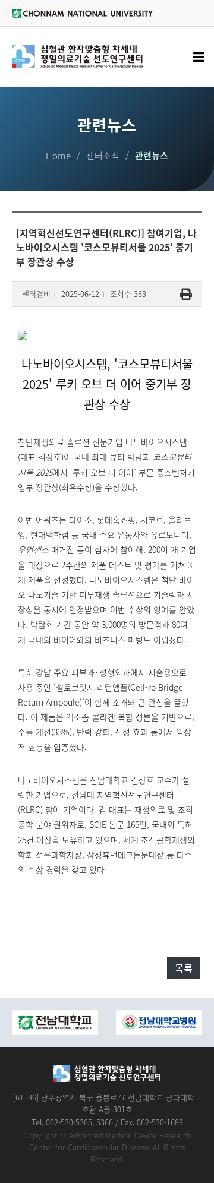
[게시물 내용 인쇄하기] (186, 294)
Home (58, 155)
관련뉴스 (151, 155)
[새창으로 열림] (113, 1023)
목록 (184, 968)
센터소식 (102, 155)
